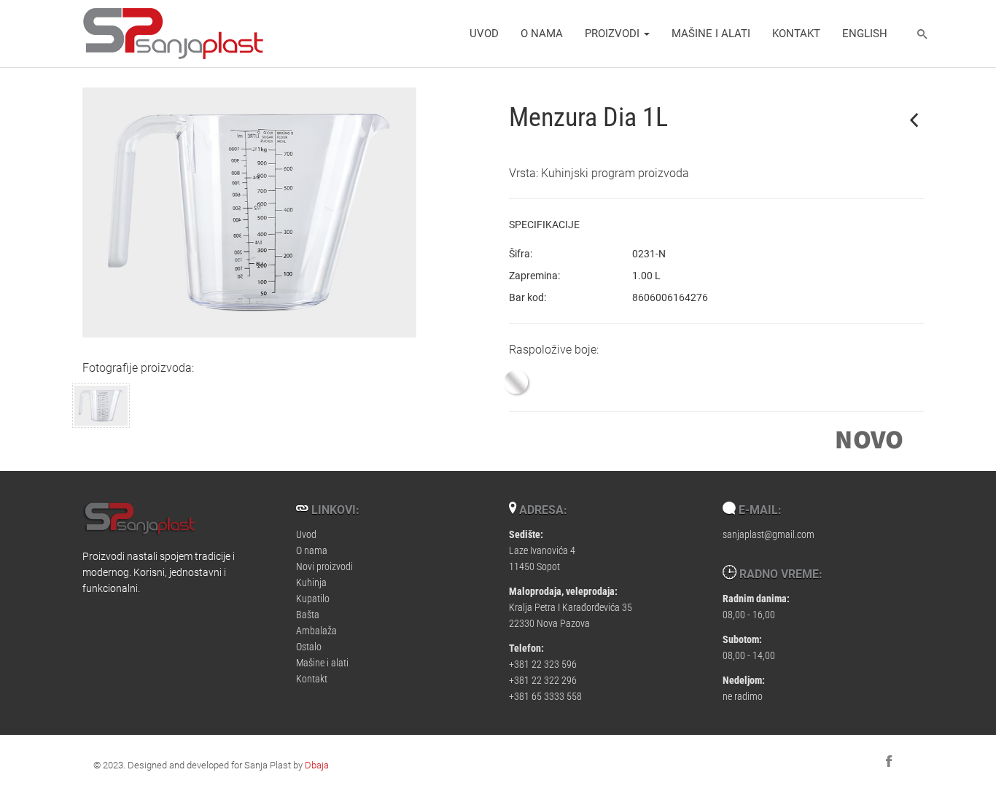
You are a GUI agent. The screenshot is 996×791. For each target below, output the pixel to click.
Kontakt (796, 33)
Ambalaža (316, 630)
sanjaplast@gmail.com (768, 534)
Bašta (307, 614)
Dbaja (317, 764)
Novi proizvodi (324, 566)
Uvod (484, 33)
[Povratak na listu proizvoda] (914, 119)
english (864, 33)
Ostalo (309, 646)
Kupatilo (313, 598)
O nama (542, 33)
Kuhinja (311, 582)
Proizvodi (613, 33)
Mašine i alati (711, 33)
